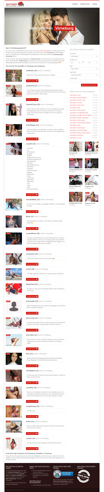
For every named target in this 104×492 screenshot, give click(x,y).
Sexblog (94, 4)
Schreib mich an (31, 81)
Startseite (75, 4)
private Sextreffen (44, 51)
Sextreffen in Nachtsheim (84, 110)
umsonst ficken (47, 485)
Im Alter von (73, 60)
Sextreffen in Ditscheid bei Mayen (84, 133)
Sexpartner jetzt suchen (89, 85)
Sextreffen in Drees (84, 138)
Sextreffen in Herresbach (84, 120)
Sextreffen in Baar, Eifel (84, 105)
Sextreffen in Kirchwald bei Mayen (84, 123)
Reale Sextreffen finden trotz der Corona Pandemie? (42, 471)
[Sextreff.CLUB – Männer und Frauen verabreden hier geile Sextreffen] (15, 4)
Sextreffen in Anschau (84, 135)
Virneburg (46, 70)
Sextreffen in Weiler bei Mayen (84, 118)
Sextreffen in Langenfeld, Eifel (84, 113)
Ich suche (73, 53)
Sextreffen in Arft (84, 108)
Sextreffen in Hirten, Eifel (84, 100)
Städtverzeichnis (85, 4)
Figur (71, 66)
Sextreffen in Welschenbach (84, 98)
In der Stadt (73, 78)
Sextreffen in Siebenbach (84, 128)
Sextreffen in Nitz (84, 125)
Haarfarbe (73, 72)
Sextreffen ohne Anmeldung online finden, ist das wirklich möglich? (41, 475)
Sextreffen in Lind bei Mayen (84, 130)
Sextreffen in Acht (84, 95)
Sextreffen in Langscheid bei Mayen (84, 115)
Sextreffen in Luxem (84, 103)
